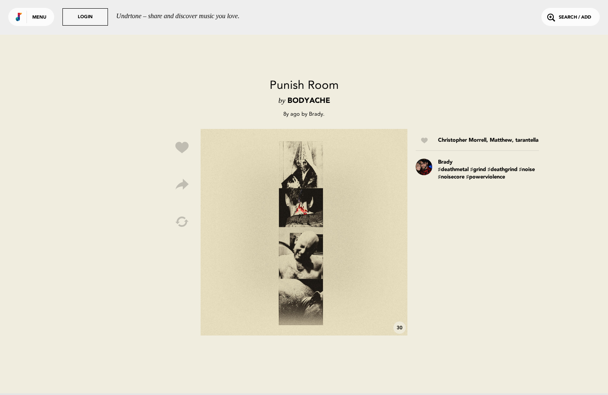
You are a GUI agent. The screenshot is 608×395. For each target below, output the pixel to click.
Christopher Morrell (462, 140)
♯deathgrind (502, 169)
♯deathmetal (453, 169)
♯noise (527, 169)
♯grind (478, 169)
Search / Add (575, 17)
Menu (39, 17)
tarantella (527, 140)
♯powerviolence (485, 177)
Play (304, 232)
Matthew (501, 140)
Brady (316, 114)
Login (85, 17)
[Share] (182, 184)
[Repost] (182, 221)
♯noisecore (451, 177)
